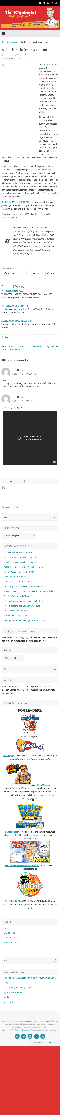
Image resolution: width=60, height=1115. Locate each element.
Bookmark (9, 337)
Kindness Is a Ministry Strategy (18, 581)
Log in (6, 928)
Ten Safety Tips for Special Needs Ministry (23, 586)
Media (6, 997)
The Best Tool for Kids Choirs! (17, 596)
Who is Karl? (27, 1030)
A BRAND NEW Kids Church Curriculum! (12, 348)
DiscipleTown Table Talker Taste (16, 306)
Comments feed (11, 937)
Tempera (42, 1042)
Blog (6, 983)
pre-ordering (47, 64)
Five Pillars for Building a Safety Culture (22, 606)
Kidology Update (22, 58)
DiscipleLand (45, 98)
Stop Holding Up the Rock (15, 615)
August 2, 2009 (23, 55)
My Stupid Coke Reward (14, 992)
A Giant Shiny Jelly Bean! (43, 346)
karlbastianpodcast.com (43, 795)
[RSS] (56, 3)
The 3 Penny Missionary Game (17, 987)
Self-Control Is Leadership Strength (20, 557)
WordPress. (52, 1042)
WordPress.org (10, 942)
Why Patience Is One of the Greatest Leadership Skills (28, 591)
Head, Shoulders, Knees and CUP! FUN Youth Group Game (30, 978)
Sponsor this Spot (10, 507)
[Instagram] (48, 3)
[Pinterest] (52, 3)
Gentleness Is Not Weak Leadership (20, 562)
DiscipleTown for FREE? (12, 291)
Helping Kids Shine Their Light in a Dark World (25, 620)
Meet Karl (8, 1002)
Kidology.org (22, 637)
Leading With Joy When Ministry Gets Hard (23, 601)
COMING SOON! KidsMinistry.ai (18, 552)
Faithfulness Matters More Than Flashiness (23, 567)
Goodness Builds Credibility (16, 577)
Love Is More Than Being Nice (17, 611)
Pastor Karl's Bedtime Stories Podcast (22, 865)
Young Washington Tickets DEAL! (19, 572)
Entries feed (9, 933)
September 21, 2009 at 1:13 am (24, 374)
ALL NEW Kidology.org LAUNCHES (16, 321)
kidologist (8, 55)
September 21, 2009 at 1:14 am (24, 401)
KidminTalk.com (42, 785)
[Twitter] (44, 3)
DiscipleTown (12, 42)
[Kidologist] (40, 3)
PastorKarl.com (12, 832)
